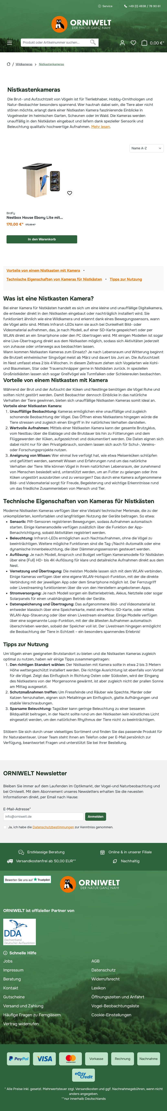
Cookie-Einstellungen (111, 1015)
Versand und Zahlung (23, 1006)
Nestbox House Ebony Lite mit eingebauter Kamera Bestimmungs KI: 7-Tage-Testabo (41, 215)
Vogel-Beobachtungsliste (115, 1006)
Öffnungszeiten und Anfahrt (117, 997)
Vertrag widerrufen (21, 1023)
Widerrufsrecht (105, 979)
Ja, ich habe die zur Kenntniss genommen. (60, 827)
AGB (95, 961)
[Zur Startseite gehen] (81, 24)
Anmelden (95, 816)
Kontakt (10, 988)
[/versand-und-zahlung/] (18, 1058)
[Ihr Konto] (122, 42)
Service (107, 6)
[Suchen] (93, 42)
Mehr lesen (100, 126)
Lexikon (98, 988)
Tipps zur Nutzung (126, 279)
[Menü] (10, 42)
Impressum (13, 970)
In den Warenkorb (42, 239)
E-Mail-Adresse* (17, 809)
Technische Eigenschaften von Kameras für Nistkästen (54, 279)
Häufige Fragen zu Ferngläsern (32, 1015)
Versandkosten (86, 1089)
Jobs (7, 961)
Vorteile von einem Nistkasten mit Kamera (43, 270)
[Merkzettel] (133, 42)
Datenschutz (103, 970)
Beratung (12, 979)
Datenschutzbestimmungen (53, 827)
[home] (9, 64)
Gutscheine (14, 997)
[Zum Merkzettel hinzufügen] (70, 193)
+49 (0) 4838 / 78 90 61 (144, 6)
